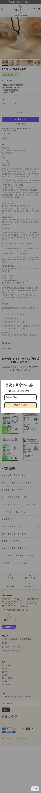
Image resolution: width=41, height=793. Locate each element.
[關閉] (37, 382)
